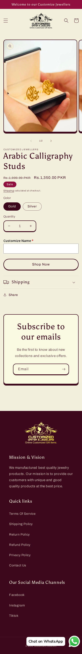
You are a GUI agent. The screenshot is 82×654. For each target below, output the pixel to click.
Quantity (9, 216)
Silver (32, 206)
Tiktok (13, 615)
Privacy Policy (20, 555)
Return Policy (19, 534)
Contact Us (17, 565)
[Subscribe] (64, 369)
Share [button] (13, 295)
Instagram (17, 605)
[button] (6, 21)
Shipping (8, 190)
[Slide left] (31, 141)
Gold (12, 206)
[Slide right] (51, 141)
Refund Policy (20, 545)
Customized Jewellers (45, 646)
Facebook (17, 595)
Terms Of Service (22, 513)
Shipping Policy (21, 524)
